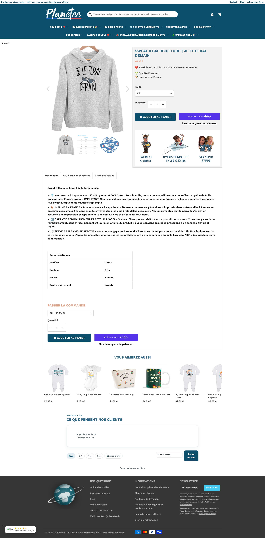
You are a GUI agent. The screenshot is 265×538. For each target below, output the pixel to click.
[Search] (90, 14)
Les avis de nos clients (148, 514)
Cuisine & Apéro (113, 27)
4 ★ (90, 456)
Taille (138, 86)
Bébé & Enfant (202, 27)
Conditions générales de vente (152, 487)
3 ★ (99, 456)
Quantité (140, 102)
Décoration (73, 35)
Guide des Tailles (99, 487)
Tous (71, 456)
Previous (47, 88)
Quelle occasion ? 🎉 (85, 27)
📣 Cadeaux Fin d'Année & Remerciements (140, 35)
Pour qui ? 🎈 (57, 27)
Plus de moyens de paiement (199, 123)
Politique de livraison (147, 499)
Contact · (234, 2)
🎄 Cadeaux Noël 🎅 (183, 35)
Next (127, 88)
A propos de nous (100, 493)
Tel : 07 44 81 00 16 (101, 510)
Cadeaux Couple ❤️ (98, 35)
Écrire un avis (191, 456)
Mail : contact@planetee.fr (105, 516)
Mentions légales (144, 493)
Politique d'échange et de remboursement (149, 506)
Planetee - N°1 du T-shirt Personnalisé (77, 532)
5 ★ (81, 456)
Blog (92, 499)
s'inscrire (212, 487)
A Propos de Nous (255, 2)
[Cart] (219, 14)
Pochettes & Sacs (176, 27)
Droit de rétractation (146, 520)
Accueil (5, 43)
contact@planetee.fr (207, 514)
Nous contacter (98, 504)
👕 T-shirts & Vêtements (144, 27)
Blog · (242, 2)
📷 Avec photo (113, 456)
